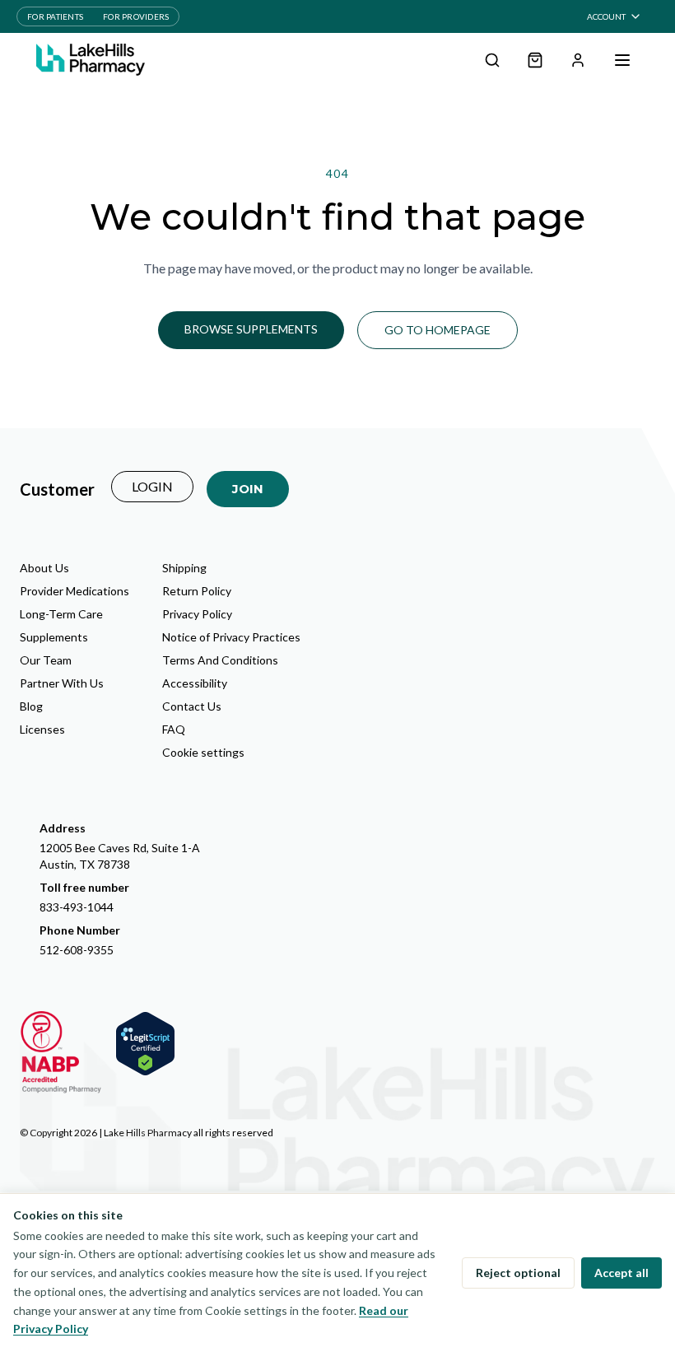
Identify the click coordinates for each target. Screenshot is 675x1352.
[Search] (492, 60)
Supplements (54, 637)
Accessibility (194, 683)
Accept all (621, 1273)
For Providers (136, 16)
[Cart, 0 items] (535, 60)
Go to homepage (437, 330)
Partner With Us (62, 683)
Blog (31, 706)
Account (606, 16)
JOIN (247, 489)
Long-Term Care (61, 614)
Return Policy (196, 591)
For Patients (55, 16)
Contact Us (191, 706)
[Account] (578, 60)
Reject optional (518, 1273)
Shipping (184, 568)
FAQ (173, 729)
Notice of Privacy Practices (231, 637)
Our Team (46, 660)
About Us (44, 568)
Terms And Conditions (220, 660)
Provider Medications (74, 591)
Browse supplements (251, 329)
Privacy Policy (197, 614)
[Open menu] (622, 60)
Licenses (42, 729)
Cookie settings (203, 752)
